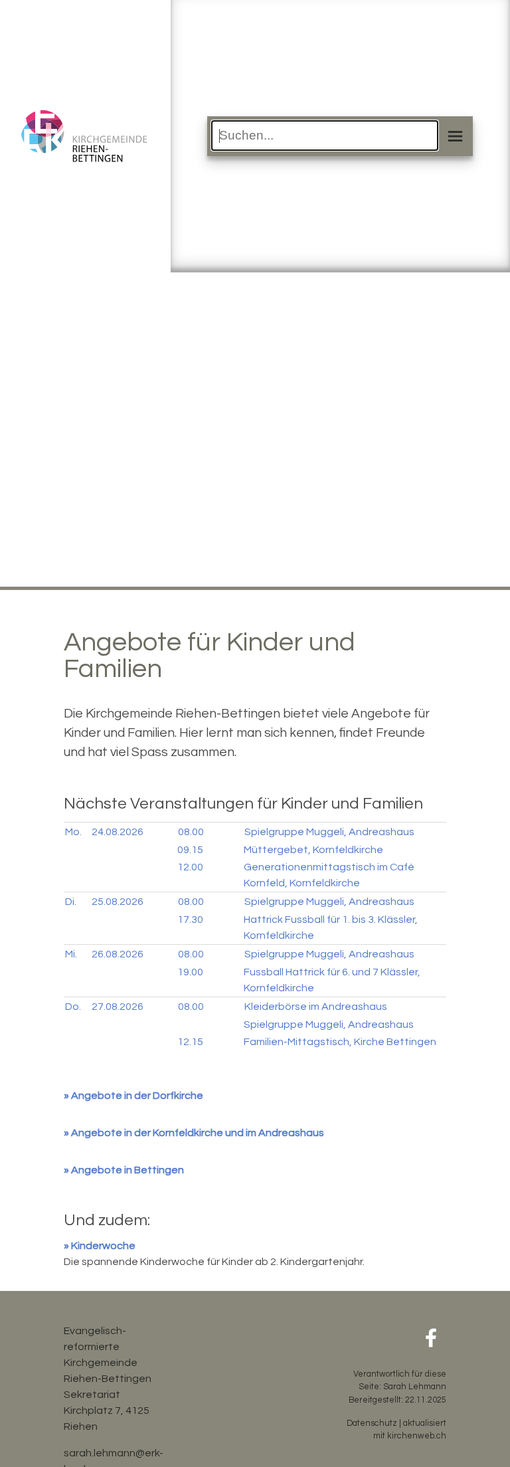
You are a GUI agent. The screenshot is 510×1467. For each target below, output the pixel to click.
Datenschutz (372, 1423)
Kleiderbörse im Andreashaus (315, 1006)
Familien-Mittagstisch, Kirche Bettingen (340, 1041)
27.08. (117, 1006)
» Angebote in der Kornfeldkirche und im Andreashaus (194, 1132)
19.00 (190, 972)
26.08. (117, 954)
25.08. (117, 901)
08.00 (191, 832)
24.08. (117, 832)
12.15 (190, 1041)
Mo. (73, 832)
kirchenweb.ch (416, 1436)
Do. (73, 1006)
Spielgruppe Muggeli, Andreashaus (329, 832)
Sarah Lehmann (414, 1387)
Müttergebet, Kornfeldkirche (313, 849)
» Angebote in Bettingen (124, 1170)
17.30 (190, 919)
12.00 (190, 867)
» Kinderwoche (99, 1245)
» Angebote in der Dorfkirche (133, 1095)
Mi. (71, 954)
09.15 (190, 849)
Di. (70, 901)
